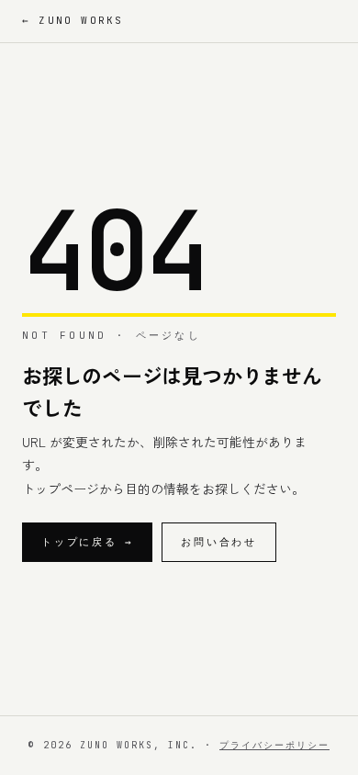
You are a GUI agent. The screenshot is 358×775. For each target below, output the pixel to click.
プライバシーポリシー (274, 745)
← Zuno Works (72, 20)
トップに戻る (87, 541)
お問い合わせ (219, 541)
